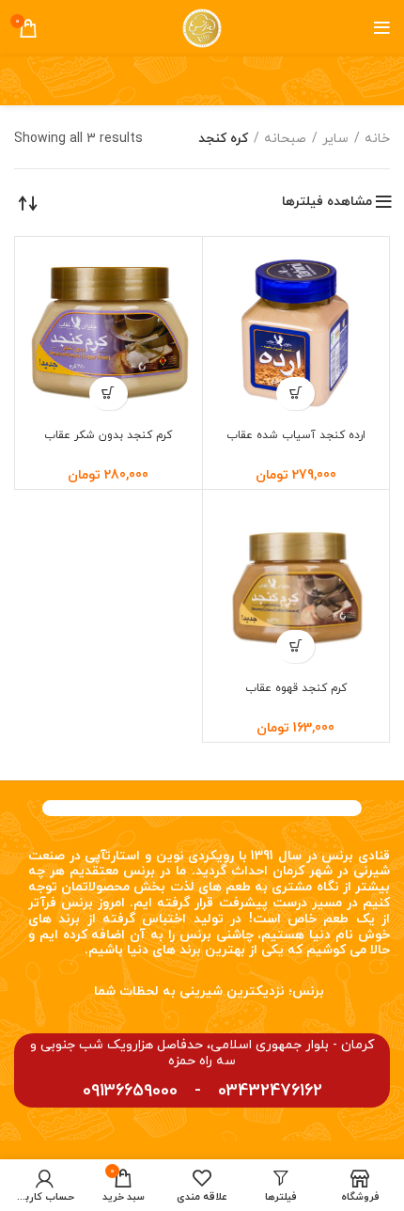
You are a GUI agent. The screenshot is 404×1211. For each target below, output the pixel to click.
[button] (295, 393)
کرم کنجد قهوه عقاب (296, 688)
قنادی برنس (355, 856)
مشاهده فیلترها (327, 202)
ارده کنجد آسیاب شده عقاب (295, 435)
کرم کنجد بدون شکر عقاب (108, 435)
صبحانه (285, 139)
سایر (335, 139)
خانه (377, 139)
